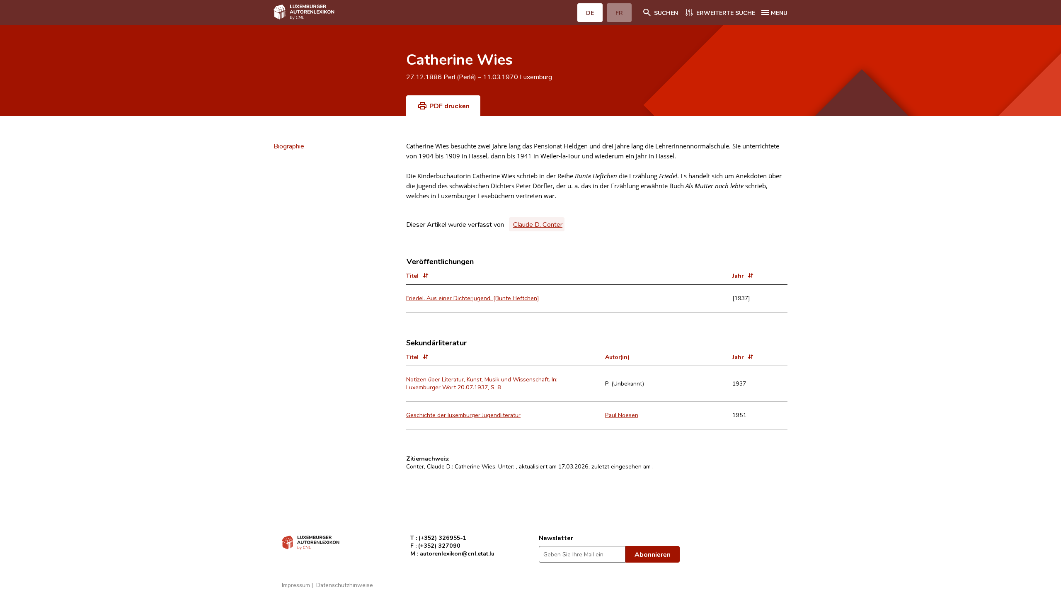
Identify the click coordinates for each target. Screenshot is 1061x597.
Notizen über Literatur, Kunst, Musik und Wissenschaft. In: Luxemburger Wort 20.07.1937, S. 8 (481, 383)
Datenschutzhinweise (344, 585)
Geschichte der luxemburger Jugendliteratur (463, 415)
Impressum (296, 585)
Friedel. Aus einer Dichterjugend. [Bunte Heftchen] (472, 298)
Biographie (289, 146)
